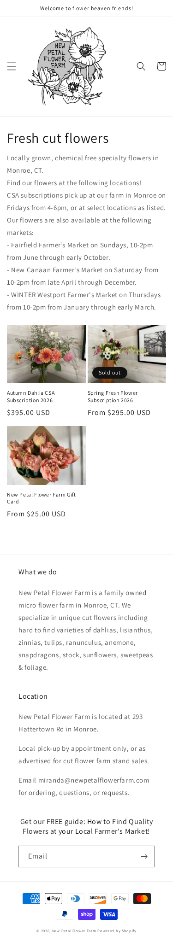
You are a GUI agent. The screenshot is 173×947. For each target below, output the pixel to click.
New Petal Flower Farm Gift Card (41, 498)
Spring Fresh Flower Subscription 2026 (113, 396)
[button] (11, 66)
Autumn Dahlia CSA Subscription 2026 (30, 396)
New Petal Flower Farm (74, 930)
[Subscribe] (144, 856)
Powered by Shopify (117, 930)
